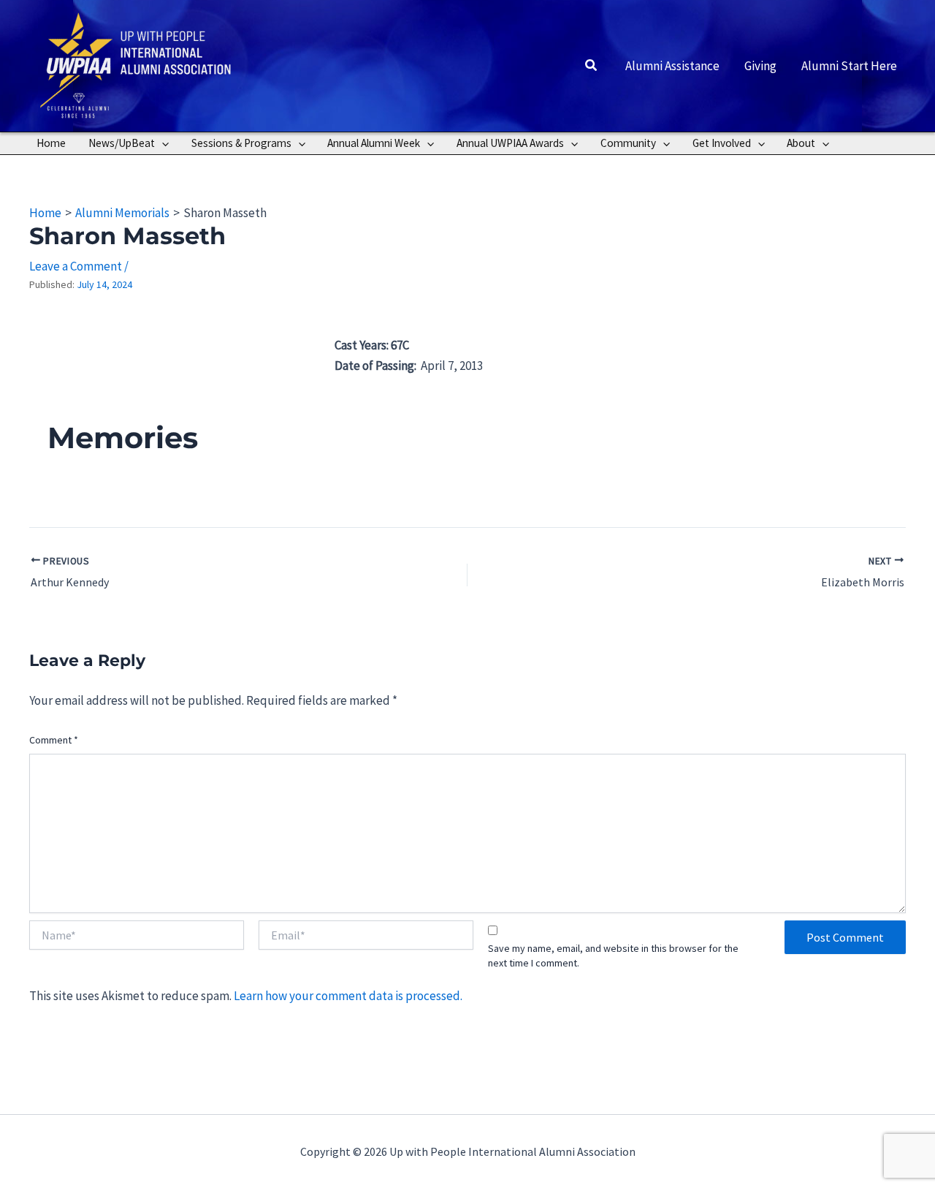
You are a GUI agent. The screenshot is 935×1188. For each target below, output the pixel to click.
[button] (591, 65)
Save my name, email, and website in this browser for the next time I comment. (613, 955)
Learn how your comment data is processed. (348, 996)
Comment (53, 739)
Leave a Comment (75, 266)
